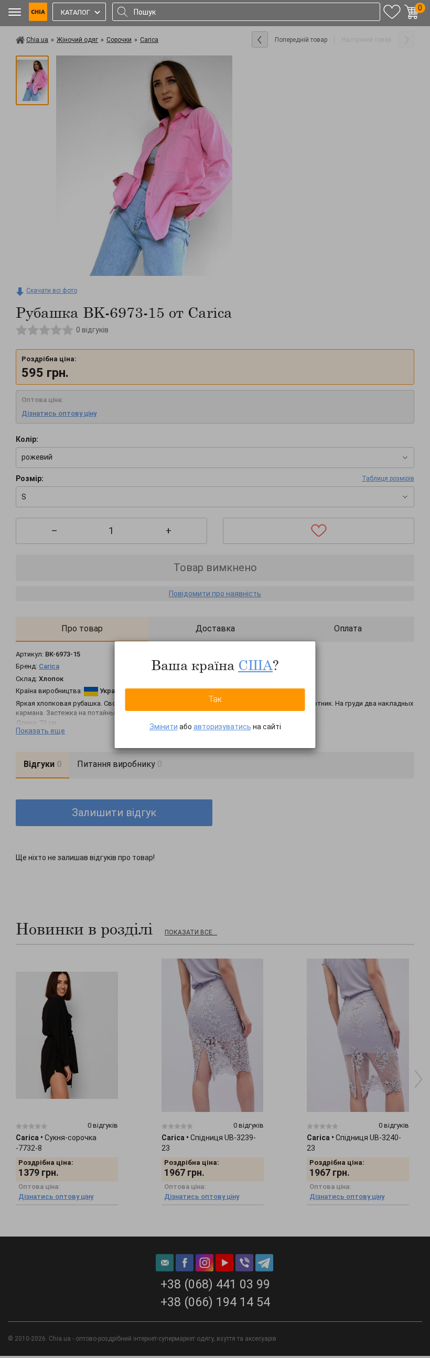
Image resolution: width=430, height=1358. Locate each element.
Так (215, 699)
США (255, 664)
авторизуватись (222, 726)
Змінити (163, 726)
